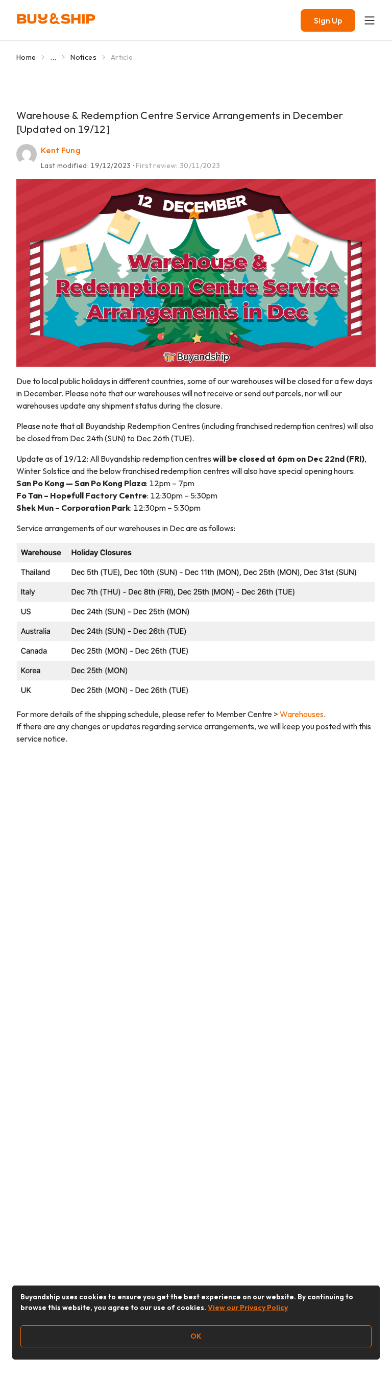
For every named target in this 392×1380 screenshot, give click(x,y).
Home (26, 57)
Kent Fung (61, 150)
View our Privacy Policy (248, 1307)
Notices (83, 57)
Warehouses (302, 714)
